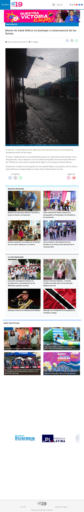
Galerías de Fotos (61, 507)
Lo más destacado (16, 257)
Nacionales (11, 24)
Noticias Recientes (16, 189)
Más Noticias (11, 323)
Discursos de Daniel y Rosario (42, 510)
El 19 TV (23, 507)
